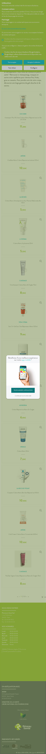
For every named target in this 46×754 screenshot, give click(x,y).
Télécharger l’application (23, 390)
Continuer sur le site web (23, 396)
